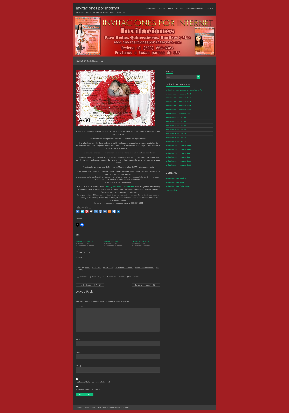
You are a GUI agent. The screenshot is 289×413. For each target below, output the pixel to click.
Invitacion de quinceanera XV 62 (178, 94)
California (96, 267)
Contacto (209, 8)
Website (79, 366)
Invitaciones (151, 8)
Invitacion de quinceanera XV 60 (178, 102)
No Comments (134, 277)
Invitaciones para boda (117, 277)
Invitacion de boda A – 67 (176, 121)
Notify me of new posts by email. (89, 389)
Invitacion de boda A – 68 (176, 118)
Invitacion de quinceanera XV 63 (178, 114)
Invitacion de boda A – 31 (146, 285)
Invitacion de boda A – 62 (176, 141)
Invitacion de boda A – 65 (176, 129)
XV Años (162, 8)
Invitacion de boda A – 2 (112, 241)
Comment (80, 306)
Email (78, 353)
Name (79, 339)
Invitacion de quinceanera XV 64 (178, 145)
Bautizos (179, 8)
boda (87, 267)
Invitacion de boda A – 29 (90, 285)
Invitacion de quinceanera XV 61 (178, 98)
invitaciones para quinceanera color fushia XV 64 (185, 90)
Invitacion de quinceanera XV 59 (178, 106)
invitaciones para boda (144, 267)
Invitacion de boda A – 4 (140, 241)
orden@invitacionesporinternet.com (120, 187)
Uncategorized (171, 190)
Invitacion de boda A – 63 (176, 137)
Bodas (170, 8)
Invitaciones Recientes (194, 8)
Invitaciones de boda (124, 267)
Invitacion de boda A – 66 (176, 125)
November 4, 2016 (98, 277)
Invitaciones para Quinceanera (178, 186)
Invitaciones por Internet (97, 8)
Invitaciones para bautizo (176, 178)
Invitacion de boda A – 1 (84, 241)
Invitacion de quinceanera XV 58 (178, 110)
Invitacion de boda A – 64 (176, 133)
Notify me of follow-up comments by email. (93, 382)
